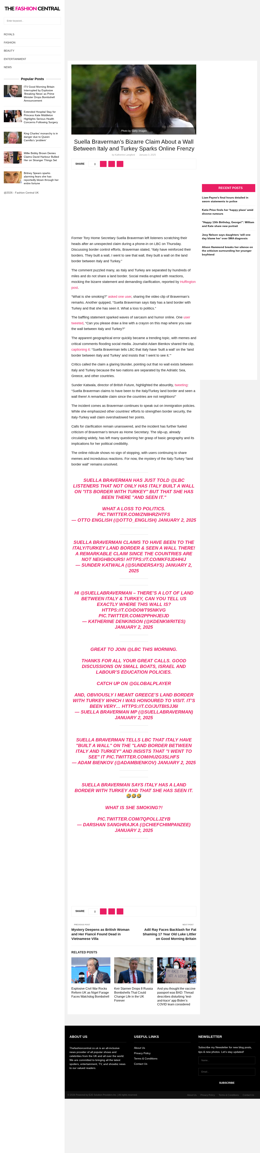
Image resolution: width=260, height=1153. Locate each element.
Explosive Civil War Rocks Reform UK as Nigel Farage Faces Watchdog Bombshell (90, 992)
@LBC (134, 649)
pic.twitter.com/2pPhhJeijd (134, 615)
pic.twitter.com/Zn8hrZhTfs (133, 514)
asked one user (119, 296)
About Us (139, 1047)
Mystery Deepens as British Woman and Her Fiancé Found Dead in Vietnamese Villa (100, 934)
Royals (9, 34)
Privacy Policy (142, 1053)
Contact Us (140, 1063)
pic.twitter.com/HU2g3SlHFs (142, 756)
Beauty (9, 50)
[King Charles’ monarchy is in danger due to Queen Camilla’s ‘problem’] (13, 138)
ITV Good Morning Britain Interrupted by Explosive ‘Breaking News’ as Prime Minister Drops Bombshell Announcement (39, 93)
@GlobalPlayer (150, 683)
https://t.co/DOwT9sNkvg (134, 610)
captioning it (80, 349)
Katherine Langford (125, 155)
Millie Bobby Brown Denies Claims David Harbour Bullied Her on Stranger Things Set (41, 156)
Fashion (9, 42)
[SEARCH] (57, 21)
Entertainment (15, 59)
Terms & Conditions (145, 1058)
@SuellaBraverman (106, 592)
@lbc (177, 480)
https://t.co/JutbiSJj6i (150, 706)
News (8, 67)
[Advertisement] (130, 26)
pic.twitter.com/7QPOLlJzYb (133, 818)
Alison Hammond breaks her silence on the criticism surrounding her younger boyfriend (227, 251)
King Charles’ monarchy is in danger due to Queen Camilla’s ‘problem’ (41, 137)
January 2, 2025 (177, 520)
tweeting (181, 385)
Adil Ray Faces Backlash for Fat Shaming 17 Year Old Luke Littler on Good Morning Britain (169, 934)
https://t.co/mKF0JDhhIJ (156, 559)
